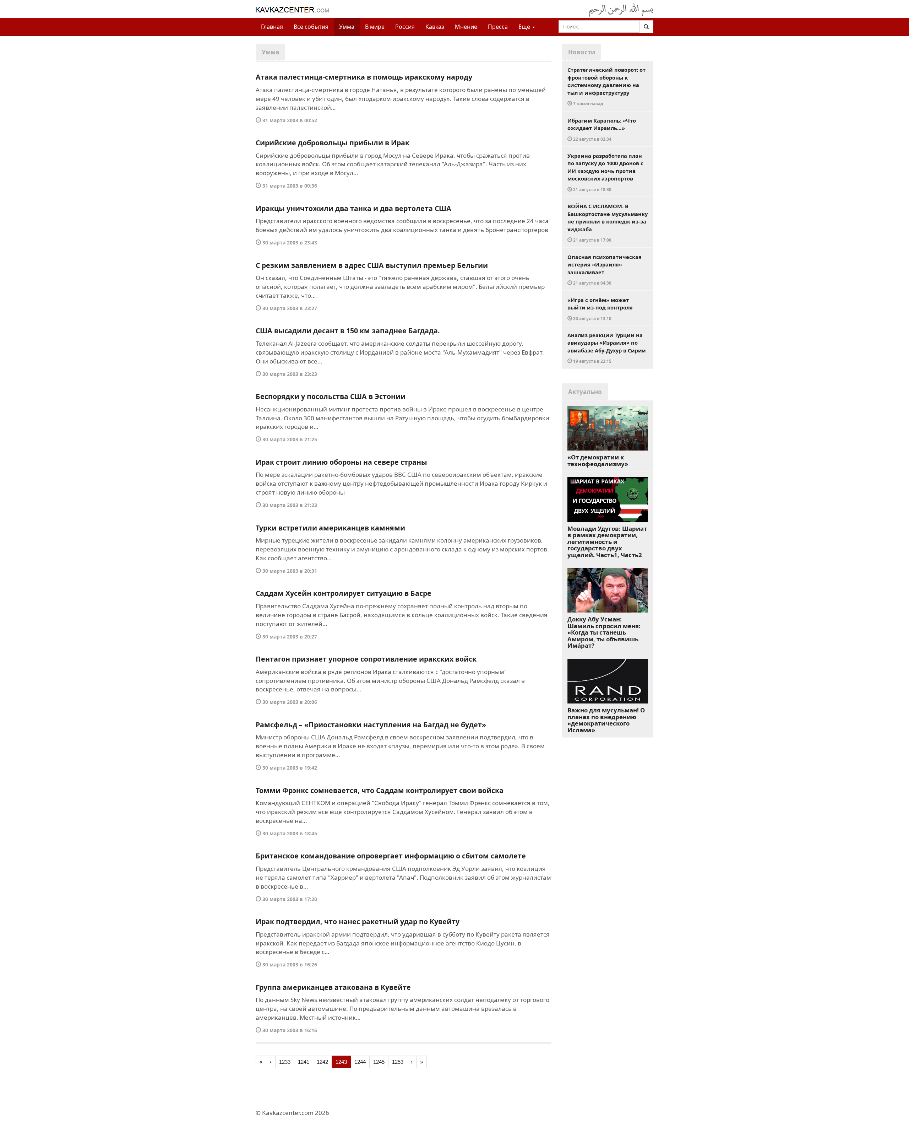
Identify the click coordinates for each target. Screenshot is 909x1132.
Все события (311, 27)
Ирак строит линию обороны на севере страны (341, 462)
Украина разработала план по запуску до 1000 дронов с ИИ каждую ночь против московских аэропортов (605, 172)
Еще (525, 27)
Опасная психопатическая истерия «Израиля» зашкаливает (604, 269)
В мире (375, 27)
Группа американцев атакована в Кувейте (333, 987)
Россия (405, 27)
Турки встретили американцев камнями (330, 528)
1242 (322, 1062)
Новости (581, 52)
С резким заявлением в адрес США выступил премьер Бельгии (372, 265)
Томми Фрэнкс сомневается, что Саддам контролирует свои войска (380, 790)
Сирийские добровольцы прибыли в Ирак (332, 142)
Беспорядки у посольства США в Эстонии (330, 396)
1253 (397, 1062)
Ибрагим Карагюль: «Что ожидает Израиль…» (601, 129)
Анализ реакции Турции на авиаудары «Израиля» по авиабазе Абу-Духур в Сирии (606, 347)
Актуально (585, 392)
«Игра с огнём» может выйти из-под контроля (600, 308)
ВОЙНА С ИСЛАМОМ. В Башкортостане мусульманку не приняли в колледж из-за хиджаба (607, 223)
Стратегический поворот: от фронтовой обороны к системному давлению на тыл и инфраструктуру (606, 86)
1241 (303, 1062)
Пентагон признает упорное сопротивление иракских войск (366, 659)
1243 (341, 1062)
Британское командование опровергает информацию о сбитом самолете (391, 856)
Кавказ (434, 27)
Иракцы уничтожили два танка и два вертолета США (353, 208)
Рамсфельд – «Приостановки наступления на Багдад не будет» (371, 724)
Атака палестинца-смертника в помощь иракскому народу (364, 77)
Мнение (466, 27)
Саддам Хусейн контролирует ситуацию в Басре (343, 593)
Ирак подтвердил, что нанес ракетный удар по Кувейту (357, 921)
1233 (284, 1062)
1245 (379, 1062)
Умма (346, 27)
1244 (360, 1062)
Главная (272, 27)
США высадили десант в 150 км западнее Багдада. (348, 330)
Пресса (498, 27)
